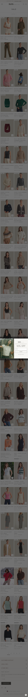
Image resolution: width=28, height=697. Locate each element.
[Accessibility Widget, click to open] (25, 694)
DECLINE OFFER (21, 354)
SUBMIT (21, 351)
